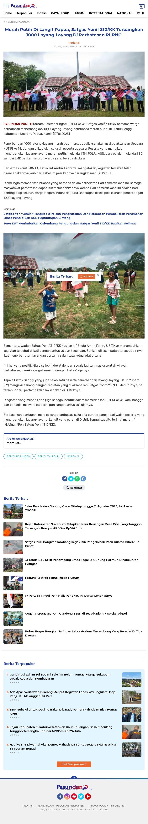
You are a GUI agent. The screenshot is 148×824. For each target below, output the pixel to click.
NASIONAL (124, 13)
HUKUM (79, 13)
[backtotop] (74, 779)
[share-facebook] (64, 478)
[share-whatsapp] (77, 478)
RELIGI (141, 13)
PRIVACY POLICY (98, 805)
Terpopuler (24, 13)
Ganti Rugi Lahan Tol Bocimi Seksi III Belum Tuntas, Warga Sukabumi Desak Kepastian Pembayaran (60, 676)
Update (87, 276)
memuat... (14, 443)
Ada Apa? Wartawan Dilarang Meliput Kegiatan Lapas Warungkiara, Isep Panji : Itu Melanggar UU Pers (62, 694)
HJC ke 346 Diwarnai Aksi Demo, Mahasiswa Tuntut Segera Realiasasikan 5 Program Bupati (63, 746)
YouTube (90, 801)
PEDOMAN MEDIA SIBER (70, 805)
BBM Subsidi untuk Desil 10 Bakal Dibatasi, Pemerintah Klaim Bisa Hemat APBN (63, 711)
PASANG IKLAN (45, 805)
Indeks (41, 13)
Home (7, 13)
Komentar (76, 487)
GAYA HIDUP (60, 13)
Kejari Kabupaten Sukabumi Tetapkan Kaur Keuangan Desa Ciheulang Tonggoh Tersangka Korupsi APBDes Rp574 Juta (61, 729)
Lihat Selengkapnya (73, 764)
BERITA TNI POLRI (48, 456)
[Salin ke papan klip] (83, 478)
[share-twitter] (71, 478)
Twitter (82, 801)
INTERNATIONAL (101, 13)
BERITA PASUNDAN (18, 456)
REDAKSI (28, 805)
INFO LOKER (117, 805)
